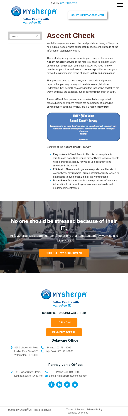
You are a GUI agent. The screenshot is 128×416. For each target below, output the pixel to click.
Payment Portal (64, 332)
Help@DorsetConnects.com (72, 375)
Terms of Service (75, 409)
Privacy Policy (94, 409)
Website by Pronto (78, 412)
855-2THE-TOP (68, 3)
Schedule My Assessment (87, 15)
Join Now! (64, 322)
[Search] (37, 36)
